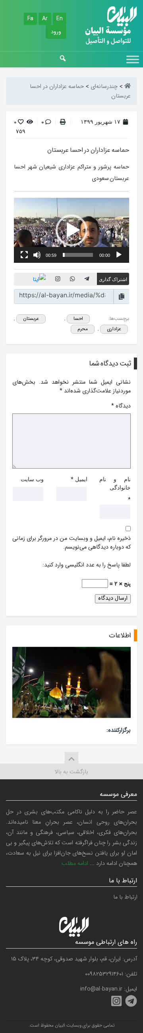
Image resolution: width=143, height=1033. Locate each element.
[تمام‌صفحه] (24, 255)
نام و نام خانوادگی (115, 483)
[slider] (78, 255)
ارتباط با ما (125, 897)
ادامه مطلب (75, 863)
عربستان (31, 318)
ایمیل (81, 479)
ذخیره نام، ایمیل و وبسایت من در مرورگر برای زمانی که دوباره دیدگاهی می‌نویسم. (71, 542)
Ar (45, 18)
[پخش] (119, 255)
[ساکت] (37, 255)
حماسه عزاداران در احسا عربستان (88, 150)
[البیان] (127, 86)
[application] (71, 230)
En (59, 18)
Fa (30, 18)
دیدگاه (121, 406)
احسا (78, 318)
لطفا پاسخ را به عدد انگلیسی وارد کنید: (87, 565)
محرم (82, 329)
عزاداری (114, 329)
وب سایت (32, 479)
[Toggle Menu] (132, 59)
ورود (56, 31)
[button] (71, 230)
